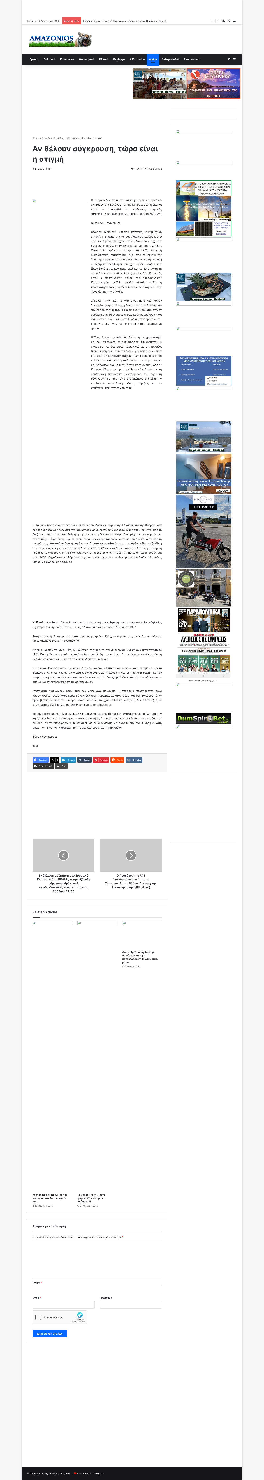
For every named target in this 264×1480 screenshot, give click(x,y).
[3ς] (203, 685)
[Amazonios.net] (60, 39)
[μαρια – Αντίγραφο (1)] (203, 304)
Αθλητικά (136, 59)
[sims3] (203, 605)
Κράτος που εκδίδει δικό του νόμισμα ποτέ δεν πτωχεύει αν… (50, 1198)
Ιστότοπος (106, 1297)
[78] (203, 235)
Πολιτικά (49, 59)
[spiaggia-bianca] (160, 83)
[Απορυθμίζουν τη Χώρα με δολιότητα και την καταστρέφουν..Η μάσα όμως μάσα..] (142, 935)
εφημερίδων (212, 681)
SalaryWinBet (170, 59)
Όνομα (37, 1282)
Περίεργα (119, 59)
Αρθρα (153, 59)
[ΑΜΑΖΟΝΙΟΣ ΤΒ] (203, 132)
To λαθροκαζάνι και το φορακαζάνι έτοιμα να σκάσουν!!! (91, 1198)
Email (37, 1297)
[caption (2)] (203, 300)
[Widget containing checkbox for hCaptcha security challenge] (60, 1317)
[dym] (203, 722)
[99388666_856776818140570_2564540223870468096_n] (203, 567)
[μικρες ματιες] (203, 727)
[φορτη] (203, 240)
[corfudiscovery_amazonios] (213, 83)
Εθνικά (103, 59)
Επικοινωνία (192, 59)
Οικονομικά (86, 59)
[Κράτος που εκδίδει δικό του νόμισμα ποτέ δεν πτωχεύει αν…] (52, 1056)
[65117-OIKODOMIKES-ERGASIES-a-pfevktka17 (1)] (203, 492)
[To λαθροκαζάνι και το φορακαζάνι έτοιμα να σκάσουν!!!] (97, 1056)
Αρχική (33, 59)
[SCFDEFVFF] (203, 384)
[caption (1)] (203, 451)
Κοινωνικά (67, 59)
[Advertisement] (132, 8)
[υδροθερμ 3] (203, 389)
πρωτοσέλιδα (197, 681)
